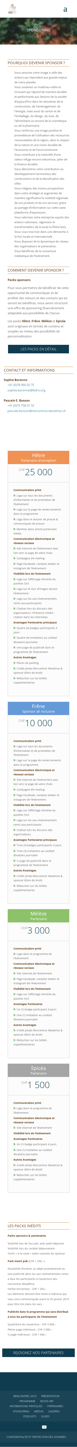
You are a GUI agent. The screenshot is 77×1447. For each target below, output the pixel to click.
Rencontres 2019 (24, 1396)
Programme (27, 1401)
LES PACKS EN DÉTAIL (39, 349)
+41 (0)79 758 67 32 (20, 405)
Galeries (54, 1411)
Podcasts (29, 1416)
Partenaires (55, 1406)
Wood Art (46, 1401)
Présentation (50, 1396)
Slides (45, 1416)
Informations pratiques (26, 1406)
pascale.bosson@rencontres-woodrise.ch (36, 411)
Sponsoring (21, 1411)
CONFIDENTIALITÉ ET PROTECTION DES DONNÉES (36, 1437)
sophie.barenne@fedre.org (26, 390)
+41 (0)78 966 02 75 (20, 385)
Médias (39, 1411)
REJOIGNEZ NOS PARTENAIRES (38, 1352)
